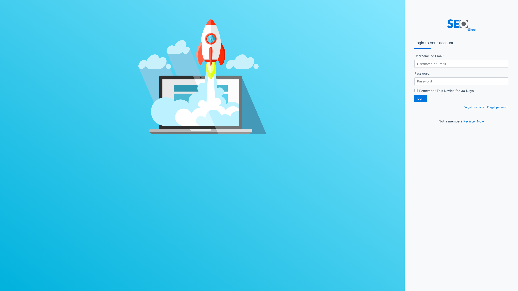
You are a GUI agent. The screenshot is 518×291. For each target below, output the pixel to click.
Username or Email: (429, 56)
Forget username (474, 107)
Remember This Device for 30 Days (446, 91)
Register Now (473, 121)
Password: (422, 73)
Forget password (497, 107)
